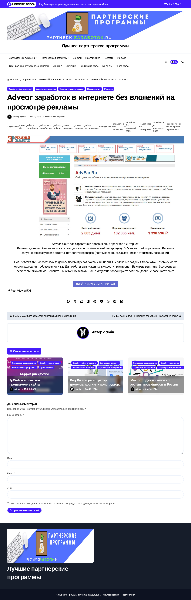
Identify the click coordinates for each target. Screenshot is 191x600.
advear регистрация (91, 126)
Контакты (107, 65)
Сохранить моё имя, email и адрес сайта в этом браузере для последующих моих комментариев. (62, 503)
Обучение (71, 65)
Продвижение (92, 57)
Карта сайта (122, 65)
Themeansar (128, 594)
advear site (22, 126)
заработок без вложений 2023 (131, 126)
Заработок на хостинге (83, 367)
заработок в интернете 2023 (158, 126)
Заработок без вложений (22, 57)
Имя (10, 458)
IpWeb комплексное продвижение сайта (24, 382)
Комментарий (15, 414)
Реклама (108, 57)
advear (13, 126)
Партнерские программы (54, 57)
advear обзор (57, 126)
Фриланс (121, 57)
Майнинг (57, 65)
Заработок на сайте (109, 363)
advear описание (68, 126)
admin (108, 332)
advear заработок (32, 126)
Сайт (10, 488)
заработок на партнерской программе (174, 126)
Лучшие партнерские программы (95, 46)
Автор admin (19, 116)
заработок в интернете (145, 126)
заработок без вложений (118, 126)
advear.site (105, 126)
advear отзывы (79, 126)
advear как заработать (46, 126)
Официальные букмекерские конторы (29, 65)
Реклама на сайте (89, 65)
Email (11, 473)
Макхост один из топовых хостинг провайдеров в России (154, 382)
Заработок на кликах (46, 89)
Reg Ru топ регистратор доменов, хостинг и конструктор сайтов (94, 384)
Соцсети (77, 57)
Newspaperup (110, 594)
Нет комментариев (55, 116)
